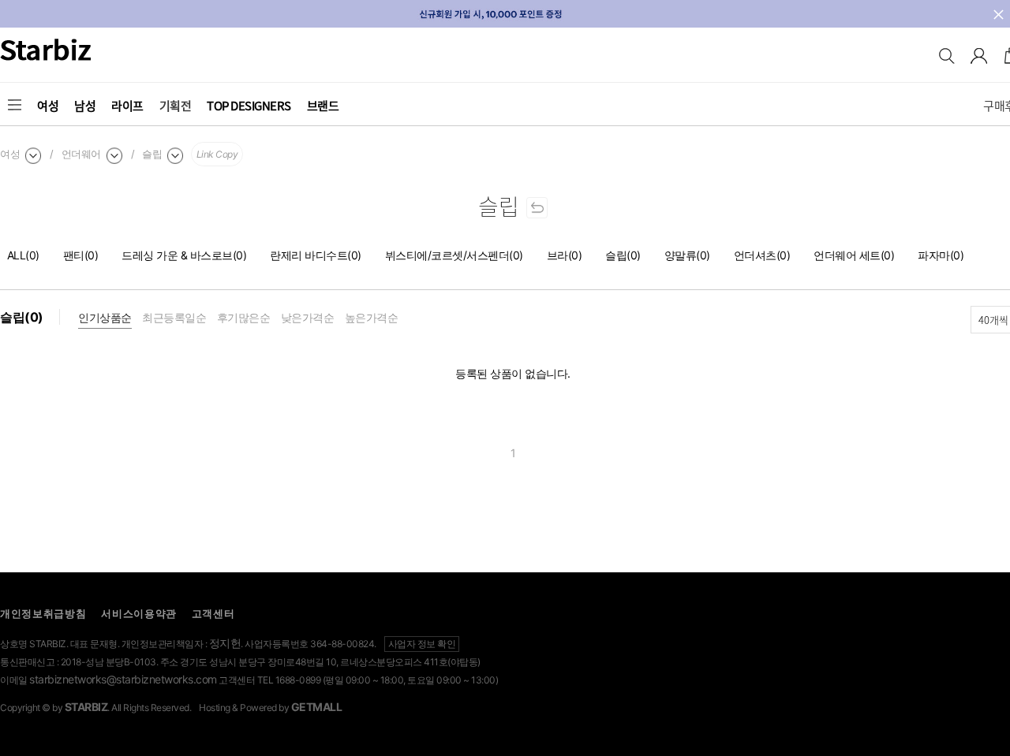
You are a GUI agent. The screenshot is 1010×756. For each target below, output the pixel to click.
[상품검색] (947, 59)
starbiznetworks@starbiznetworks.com (123, 679)
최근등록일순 (174, 317)
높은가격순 (371, 317)
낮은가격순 (308, 317)
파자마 (940, 255)
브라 (564, 255)
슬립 (623, 255)
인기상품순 (105, 317)
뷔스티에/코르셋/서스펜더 (454, 255)
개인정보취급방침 (43, 613)
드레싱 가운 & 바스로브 (184, 255)
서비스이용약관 (139, 613)
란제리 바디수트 (315, 255)
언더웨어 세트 (854, 255)
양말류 (687, 255)
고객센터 (213, 613)
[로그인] (979, 59)
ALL (23, 255)
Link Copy (217, 154)
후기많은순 (244, 317)
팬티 (81, 255)
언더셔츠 (762, 255)
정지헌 (225, 643)
